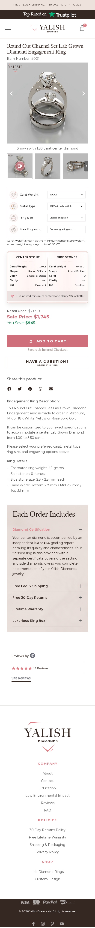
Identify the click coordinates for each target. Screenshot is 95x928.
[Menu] (8, 29)
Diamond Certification (31, 529)
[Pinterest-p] (52, 924)
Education (47, 788)
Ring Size (26, 217)
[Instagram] (43, 924)
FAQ (47, 810)
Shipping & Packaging (47, 845)
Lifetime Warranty (27, 609)
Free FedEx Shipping (30, 586)
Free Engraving (31, 229)
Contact (47, 781)
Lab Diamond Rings (48, 872)
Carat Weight (29, 194)
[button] (9, 389)
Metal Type (28, 206)
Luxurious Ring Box (28, 620)
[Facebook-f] (33, 924)
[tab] (21, 679)
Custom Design (47, 879)
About (48, 773)
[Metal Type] (13, 206)
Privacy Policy (47, 852)
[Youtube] (62, 924)
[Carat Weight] (13, 195)
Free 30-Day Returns (30, 597)
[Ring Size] (13, 218)
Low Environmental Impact (47, 795)
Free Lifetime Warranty (47, 837)
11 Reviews (40, 668)
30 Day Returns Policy (47, 830)
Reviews (47, 803)
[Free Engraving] (13, 229)
